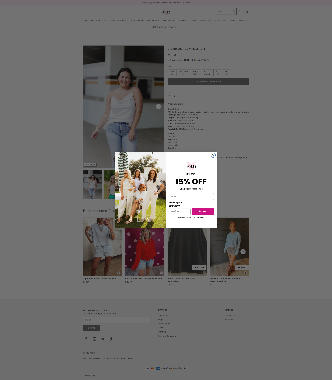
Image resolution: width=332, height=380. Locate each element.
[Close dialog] (213, 155)
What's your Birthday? (175, 204)
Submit (203, 211)
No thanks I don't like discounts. (191, 217)
